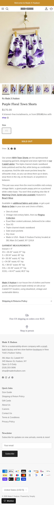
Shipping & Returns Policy (14, 301)
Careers (5, 409)
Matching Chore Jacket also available (18, 195)
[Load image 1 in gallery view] (27, 47)
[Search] (8, 8)
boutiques (37, 350)
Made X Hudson (12, 98)
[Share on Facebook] (12, 149)
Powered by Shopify (27, 496)
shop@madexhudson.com (13, 371)
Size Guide (7, 392)
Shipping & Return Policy (13, 396)
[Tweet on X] (8, 149)
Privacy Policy (8, 422)
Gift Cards (6, 401)
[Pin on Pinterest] (15, 149)
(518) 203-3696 (9, 368)
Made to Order (8, 206)
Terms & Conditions (10, 417)
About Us (6, 405)
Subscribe (9, 454)
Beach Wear (7, 198)
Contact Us (7, 413)
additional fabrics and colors (25, 203)
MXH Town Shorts (20, 158)
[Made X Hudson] (27, 8)
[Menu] (3, 8)
